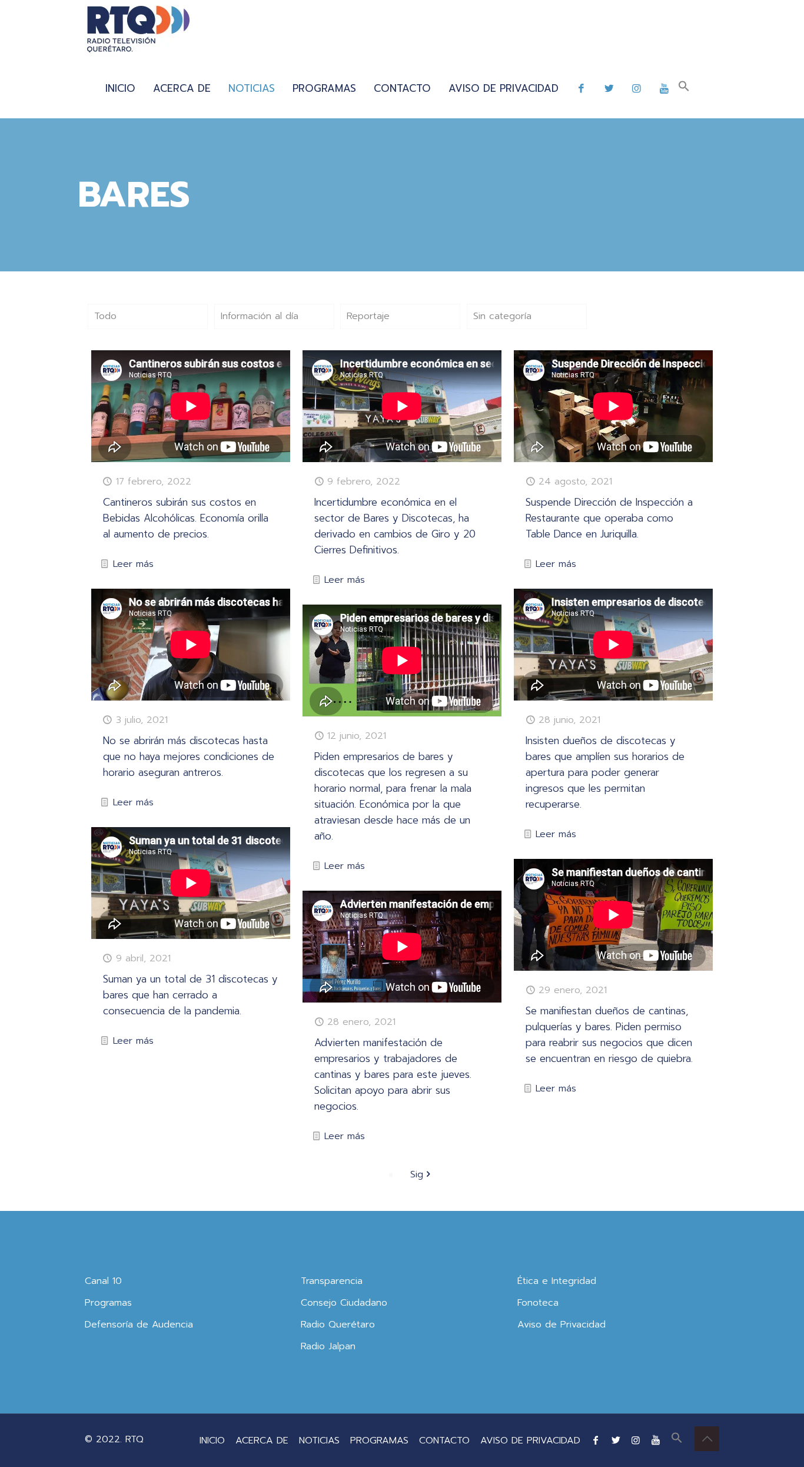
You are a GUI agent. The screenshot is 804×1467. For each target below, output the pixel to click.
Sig (416, 1174)
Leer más (133, 564)
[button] (684, 88)
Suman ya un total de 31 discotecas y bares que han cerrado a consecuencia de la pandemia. (190, 994)
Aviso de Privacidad (561, 1324)
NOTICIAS (319, 1440)
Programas (108, 1303)
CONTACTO (444, 1440)
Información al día (259, 316)
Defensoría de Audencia (139, 1324)
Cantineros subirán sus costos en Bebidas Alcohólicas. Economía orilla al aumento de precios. (185, 518)
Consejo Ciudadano (344, 1303)
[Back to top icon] (707, 1438)
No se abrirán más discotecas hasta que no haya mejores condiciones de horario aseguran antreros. (188, 756)
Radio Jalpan (328, 1346)
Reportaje (368, 316)
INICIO (212, 1440)
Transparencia (332, 1281)
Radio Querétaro (338, 1324)
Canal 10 (103, 1281)
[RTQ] (138, 29)
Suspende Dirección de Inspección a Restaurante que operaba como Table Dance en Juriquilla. (609, 518)
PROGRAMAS (379, 1440)
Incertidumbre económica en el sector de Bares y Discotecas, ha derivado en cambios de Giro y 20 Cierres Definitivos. (395, 525)
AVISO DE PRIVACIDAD (530, 1440)
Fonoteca (538, 1303)
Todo (105, 316)
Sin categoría (502, 316)
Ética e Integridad (556, 1281)
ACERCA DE (261, 1440)
